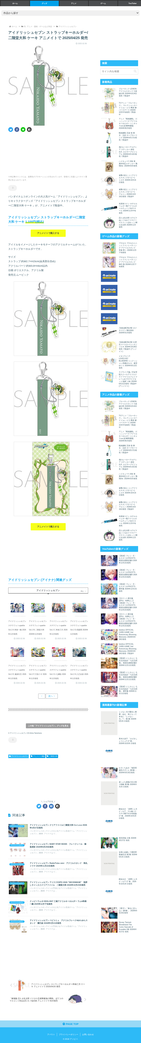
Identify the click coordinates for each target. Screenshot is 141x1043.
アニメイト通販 (39, 756)
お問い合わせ (88, 1034)
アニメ (73, 3)
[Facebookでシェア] (16, 129)
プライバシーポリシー (68, 1034)
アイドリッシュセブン (19, 756)
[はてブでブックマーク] (51, 806)
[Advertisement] (28, 152)
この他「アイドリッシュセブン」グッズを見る (48, 726)
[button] (29, 129)
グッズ (44, 3)
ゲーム (103, 3)
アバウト (51, 1034)
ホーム (15, 3)
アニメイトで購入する (48, 233)
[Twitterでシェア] (10, 129)
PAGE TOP (71, 1024)
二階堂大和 (53, 756)
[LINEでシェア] (23, 129)
